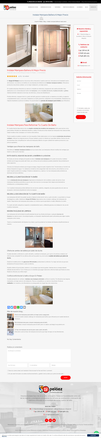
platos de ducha (47, 90)
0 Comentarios (41, 72)
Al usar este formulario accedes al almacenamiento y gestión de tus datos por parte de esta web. (36, 373)
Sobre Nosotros (88, 1)
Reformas (45, 430)
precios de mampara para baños (51, 100)
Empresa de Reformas (60, 424)
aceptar (93, 435)
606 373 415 (52, 411)
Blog (83, 1)
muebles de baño (58, 90)
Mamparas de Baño (36, 430)
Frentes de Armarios (54, 430)
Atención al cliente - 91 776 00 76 (40, 2)
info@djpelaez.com (84, 65)
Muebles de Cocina (24, 430)
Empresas (94, 1)
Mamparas (11, 424)
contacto (10, 283)
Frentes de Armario (34, 424)
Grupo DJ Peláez (39, 21)
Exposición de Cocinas (46, 424)
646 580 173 (63, 411)
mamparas (34, 90)
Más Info (4, 436)
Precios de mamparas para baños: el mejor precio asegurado (32, 314)
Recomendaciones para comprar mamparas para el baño (31, 322)
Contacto (63, 430)
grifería (66, 90)
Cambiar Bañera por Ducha (75, 424)
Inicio (16, 430)
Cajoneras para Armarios (21, 424)
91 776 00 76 (39, 411)
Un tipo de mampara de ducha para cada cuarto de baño (31, 329)
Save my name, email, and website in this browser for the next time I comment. (30, 370)
